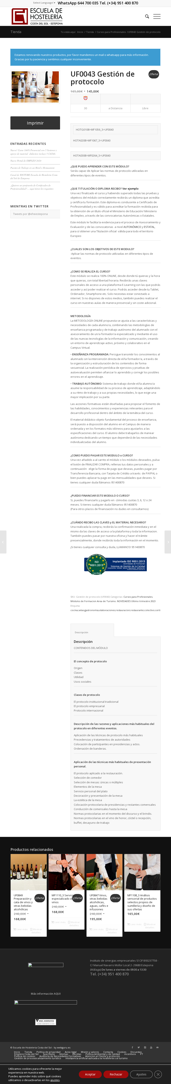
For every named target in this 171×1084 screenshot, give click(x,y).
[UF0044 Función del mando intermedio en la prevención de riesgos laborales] (168, 542)
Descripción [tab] (92, 632)
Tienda (15, 32)
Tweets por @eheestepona (30, 214)
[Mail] (157, 1047)
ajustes (55, 1080)
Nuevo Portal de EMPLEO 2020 (25, 160)
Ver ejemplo (130, 188)
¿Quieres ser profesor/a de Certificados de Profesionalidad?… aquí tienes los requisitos (31, 187)
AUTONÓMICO (132, 227)
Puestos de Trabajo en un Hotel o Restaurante (32, 167)
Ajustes (141, 1074)
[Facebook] (132, 1047)
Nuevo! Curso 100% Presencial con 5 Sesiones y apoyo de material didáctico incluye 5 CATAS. (33, 152)
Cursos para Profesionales (111, 31)
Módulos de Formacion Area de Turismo (93, 601)
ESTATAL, (149, 227)
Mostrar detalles (36, 931)
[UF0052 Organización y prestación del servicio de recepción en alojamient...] (3, 542)
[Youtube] (151, 1047)
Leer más (22, 929)
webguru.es (63, 1047)
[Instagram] (145, 1047)
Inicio (80, 31)
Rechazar (116, 1074)
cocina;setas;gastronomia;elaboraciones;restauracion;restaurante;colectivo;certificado (118, 610)
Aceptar (90, 1074)
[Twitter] (139, 1047)
